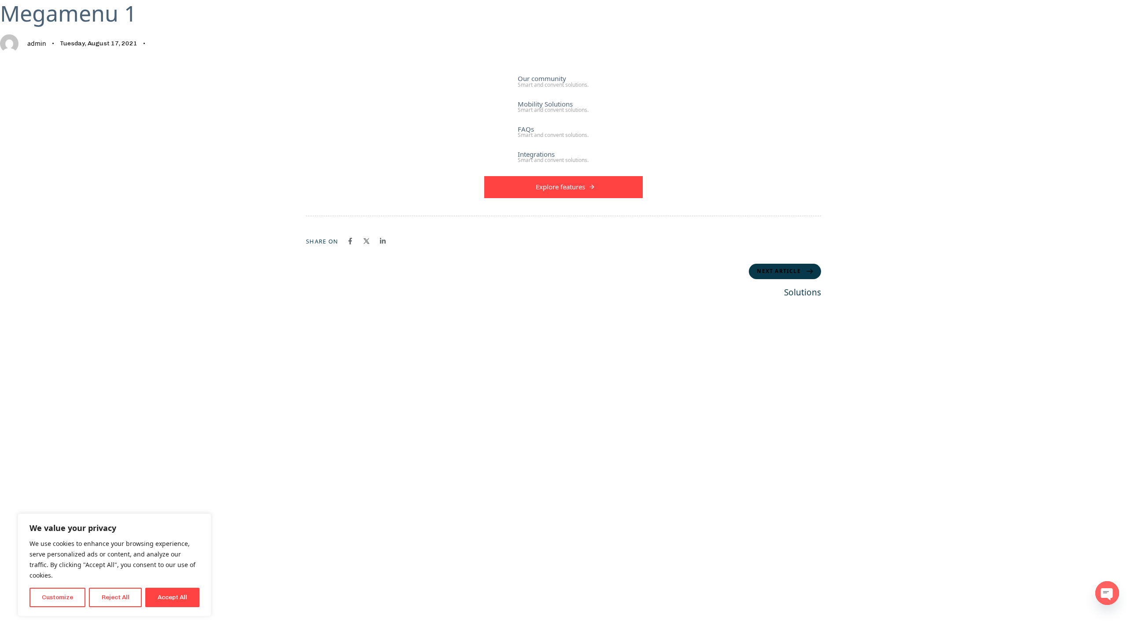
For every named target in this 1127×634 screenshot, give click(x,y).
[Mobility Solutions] (565, 106)
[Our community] (565, 80)
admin (36, 43)
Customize (57, 597)
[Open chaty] (1107, 593)
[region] (114, 564)
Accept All (172, 597)
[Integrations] (565, 156)
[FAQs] (565, 131)
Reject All (115, 597)
